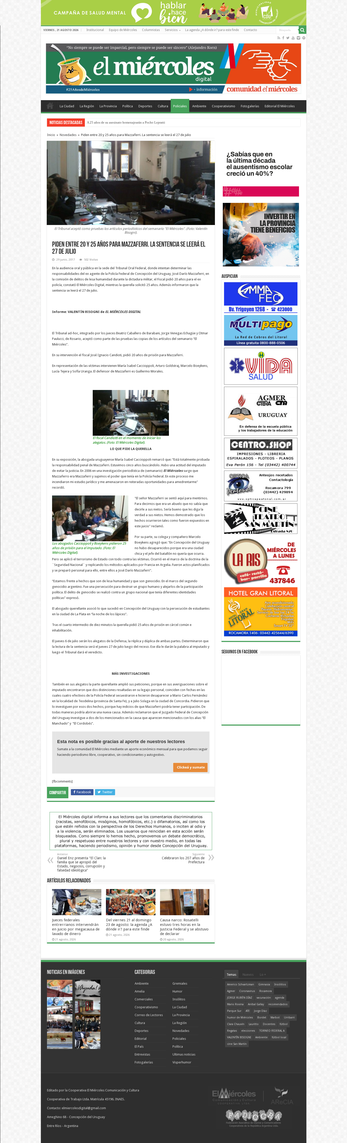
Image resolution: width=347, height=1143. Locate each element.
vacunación (264, 997)
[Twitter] (288, 38)
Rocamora (265, 991)
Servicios (171, 30)
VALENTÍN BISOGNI (239, 1037)
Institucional (95, 30)
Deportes (145, 106)
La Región (87, 106)
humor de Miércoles (240, 1017)
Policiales (180, 106)
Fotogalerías (250, 106)
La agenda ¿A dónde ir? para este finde (212, 30)
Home (50, 105)
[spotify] (304, 38)
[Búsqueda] (302, 30)
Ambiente (199, 106)
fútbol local (279, 1037)
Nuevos (248, 974)
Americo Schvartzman (240, 984)
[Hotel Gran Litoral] (261, 611)
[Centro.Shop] (261, 453)
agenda (279, 997)
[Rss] (279, 38)
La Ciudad (67, 106)
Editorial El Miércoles (280, 106)
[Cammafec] (261, 297)
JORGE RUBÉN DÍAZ (239, 997)
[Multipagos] (261, 330)
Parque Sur (234, 1011)
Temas (231, 974)
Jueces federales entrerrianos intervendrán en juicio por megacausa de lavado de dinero (76, 927)
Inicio (51, 135)
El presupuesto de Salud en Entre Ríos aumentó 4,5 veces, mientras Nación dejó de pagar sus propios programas (163, 122)
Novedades (68, 135)
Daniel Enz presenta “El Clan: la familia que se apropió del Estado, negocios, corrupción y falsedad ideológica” (81, 862)
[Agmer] (261, 411)
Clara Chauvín (235, 1024)
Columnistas (151, 30)
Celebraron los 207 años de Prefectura (183, 858)
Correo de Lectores (149, 1015)
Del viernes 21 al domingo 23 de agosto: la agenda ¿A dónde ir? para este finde (129, 924)
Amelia (140, 991)
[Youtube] (293, 38)
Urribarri (289, 1017)
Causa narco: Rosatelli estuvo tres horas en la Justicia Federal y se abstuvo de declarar (184, 927)
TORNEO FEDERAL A (272, 1030)
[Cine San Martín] (261, 518)
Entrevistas (142, 1054)
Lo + (263, 974)
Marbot (275, 1017)
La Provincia (108, 106)
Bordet (261, 1017)
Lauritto (254, 1024)
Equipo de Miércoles (123, 30)
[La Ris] (261, 560)
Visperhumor (181, 1062)
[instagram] (298, 38)
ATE (248, 1011)
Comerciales (144, 999)
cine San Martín (237, 1044)
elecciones (248, 1030)
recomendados (278, 1004)
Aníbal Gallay (256, 1004)
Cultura (163, 106)
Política (127, 106)
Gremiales (179, 983)
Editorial (141, 1039)
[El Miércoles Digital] (174, 67)
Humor (177, 991)
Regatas (232, 1030)
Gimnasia (264, 984)
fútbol (284, 1024)
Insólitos (178, 999)
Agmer (231, 991)
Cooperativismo (223, 106)
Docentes (269, 1024)
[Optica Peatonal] (261, 486)
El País (139, 1046)
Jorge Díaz (260, 1011)
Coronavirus (247, 991)
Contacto (250, 30)
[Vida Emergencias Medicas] (261, 366)
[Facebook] (283, 38)
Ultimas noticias (183, 1054)
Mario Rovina (235, 1004)
